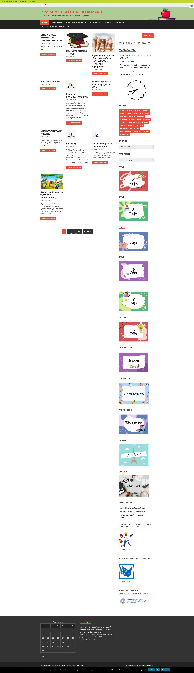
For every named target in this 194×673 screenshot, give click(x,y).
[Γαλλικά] (134, 465)
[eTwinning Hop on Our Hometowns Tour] (103, 135)
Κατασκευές (123, 122)
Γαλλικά (128, 113)
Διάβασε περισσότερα (47, 54)
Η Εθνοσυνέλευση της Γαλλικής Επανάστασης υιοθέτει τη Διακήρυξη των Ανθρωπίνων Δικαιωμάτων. (96, 629)
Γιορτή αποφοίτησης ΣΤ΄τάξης (130, 61)
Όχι (158, 670)
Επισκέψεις (140, 116)
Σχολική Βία (137, 131)
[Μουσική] (134, 496)
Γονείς (135, 113)
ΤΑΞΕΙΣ (107, 22)
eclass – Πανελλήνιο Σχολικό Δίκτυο (132, 508)
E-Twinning (129, 110)
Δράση (147, 113)
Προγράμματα (134, 128)
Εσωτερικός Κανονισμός (127, 119)
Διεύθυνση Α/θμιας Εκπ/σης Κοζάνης (133, 511)
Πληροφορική (124, 128)
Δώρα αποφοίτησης (50, 81)
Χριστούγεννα (124, 134)
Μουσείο (145, 122)
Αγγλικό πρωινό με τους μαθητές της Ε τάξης (101, 84)
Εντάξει (151, 670)
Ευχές (139, 119)
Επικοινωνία (119, 22)
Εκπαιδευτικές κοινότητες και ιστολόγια (14, 1)
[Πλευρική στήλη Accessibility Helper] (191, 5)
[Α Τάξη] (133, 191)
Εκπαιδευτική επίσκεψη (127, 116)
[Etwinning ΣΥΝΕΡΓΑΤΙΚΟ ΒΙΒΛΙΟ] (77, 85)
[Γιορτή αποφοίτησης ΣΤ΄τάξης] (77, 40)
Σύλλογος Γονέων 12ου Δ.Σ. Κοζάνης (55, 27)
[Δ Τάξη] (134, 280)
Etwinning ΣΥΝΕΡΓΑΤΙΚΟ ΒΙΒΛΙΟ (132, 74)
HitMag (150, 665)
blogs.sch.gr (142, 665)
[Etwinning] (77, 135)
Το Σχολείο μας (95, 22)
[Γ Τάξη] (133, 250)
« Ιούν (42, 656)
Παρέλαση (139, 125)
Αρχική (44, 22)
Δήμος (141, 113)
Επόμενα (87, 231)
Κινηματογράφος (134, 122)
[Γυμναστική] (134, 403)
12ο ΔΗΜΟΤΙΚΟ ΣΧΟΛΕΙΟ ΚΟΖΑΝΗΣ (73, 11)
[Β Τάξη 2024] (134, 221)
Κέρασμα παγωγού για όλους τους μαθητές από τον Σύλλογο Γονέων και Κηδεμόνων (103, 61)
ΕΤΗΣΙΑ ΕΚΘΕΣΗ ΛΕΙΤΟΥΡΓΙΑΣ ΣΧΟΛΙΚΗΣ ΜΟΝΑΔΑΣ (51, 37)
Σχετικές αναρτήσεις (88, 639)
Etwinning (71, 143)
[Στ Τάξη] (134, 341)
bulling (122, 110)
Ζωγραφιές (146, 119)
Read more (165, 670)
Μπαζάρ (122, 125)
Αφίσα (122, 113)
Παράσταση (130, 125)
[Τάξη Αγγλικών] (134, 372)
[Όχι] (191, 670)
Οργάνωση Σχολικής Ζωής (74, 22)
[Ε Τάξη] (134, 311)
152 (79, 231)
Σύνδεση (32, 1)
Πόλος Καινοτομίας (126, 131)
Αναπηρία (145, 110)
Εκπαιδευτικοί (56, 22)
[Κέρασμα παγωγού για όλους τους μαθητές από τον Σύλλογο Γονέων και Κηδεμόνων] (103, 42)
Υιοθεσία (146, 131)
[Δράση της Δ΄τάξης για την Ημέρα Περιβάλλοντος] (51, 181)
